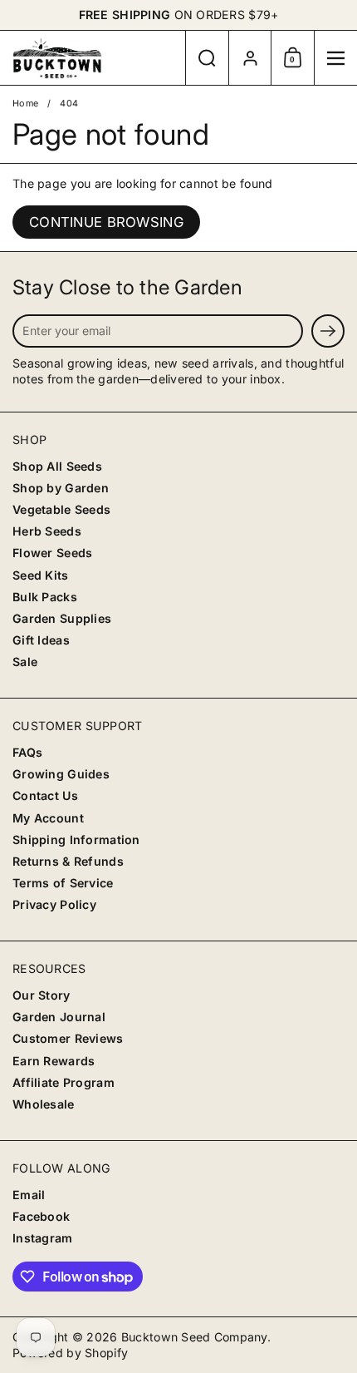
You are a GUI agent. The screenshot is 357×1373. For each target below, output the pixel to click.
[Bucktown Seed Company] (92, 58)
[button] (206, 58)
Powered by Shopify (70, 1353)
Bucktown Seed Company (194, 1337)
